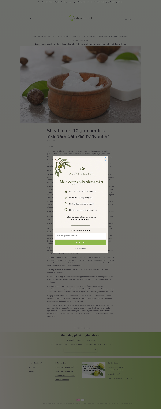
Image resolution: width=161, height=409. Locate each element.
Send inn (80, 242)
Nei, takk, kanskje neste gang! (80, 248)
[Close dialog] (105, 158)
